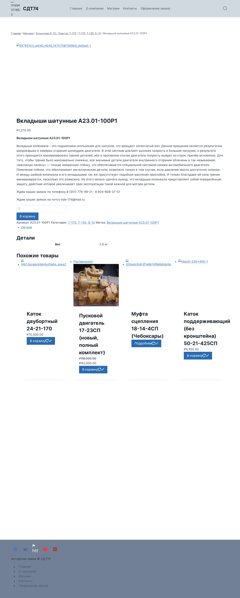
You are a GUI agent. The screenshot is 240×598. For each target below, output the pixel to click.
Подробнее (143, 343)
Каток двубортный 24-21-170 (42, 321)
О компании (94, 8)
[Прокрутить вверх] (236, 585)
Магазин (113, 8)
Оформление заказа (155, 8)
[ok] (35, 549)
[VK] (25, 549)
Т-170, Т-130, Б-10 (81, 222)
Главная (76, 8)
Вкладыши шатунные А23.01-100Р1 (133, 222)
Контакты (130, 8)
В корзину (27, 216)
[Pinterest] (55, 549)
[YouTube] (45, 549)
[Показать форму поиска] (225, 9)
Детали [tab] (26, 227)
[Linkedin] (15, 549)
